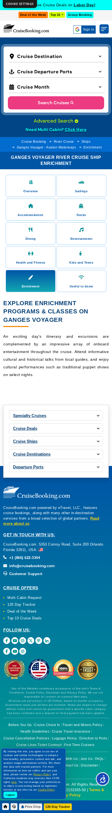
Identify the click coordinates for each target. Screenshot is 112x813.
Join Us (86, 759)
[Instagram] (22, 640)
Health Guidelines (34, 731)
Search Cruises (53, 103)
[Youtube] (14, 640)
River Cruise (64, 142)
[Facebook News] (6, 651)
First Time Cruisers (79, 745)
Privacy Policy (68, 795)
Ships (86, 142)
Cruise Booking (33, 142)
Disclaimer (89, 765)
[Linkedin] (46, 640)
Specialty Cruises (29, 415)
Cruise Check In (47, 725)
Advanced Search (54, 121)
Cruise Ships (25, 441)
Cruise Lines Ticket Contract (39, 745)
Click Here (75, 129)
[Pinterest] (38, 640)
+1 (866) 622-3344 (24, 558)
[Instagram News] (22, 651)
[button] (57, 56)
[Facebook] (6, 640)
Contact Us (70, 765)
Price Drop (33, 806)
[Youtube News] (14, 651)
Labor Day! (84, 5)
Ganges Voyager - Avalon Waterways (46, 147)
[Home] (5, 806)
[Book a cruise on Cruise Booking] (26, 29)
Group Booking (80, 14)
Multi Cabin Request (24, 598)
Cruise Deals (25, 428)
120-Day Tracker (57, 806)
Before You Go (20, 725)
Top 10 (56, 14)
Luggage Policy (64, 738)
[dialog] (20, 4)
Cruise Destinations (32, 454)
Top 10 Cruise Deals (24, 618)
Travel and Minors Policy (82, 725)
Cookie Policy (46, 789)
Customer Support (25, 574)
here (14, 782)
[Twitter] (30, 640)
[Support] (14, 806)
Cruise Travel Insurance (71, 731)
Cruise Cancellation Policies (26, 738)
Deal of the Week (33, 14)
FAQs (99, 759)
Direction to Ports (93, 738)
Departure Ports (28, 467)
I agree (10, 794)
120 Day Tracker (21, 604)
